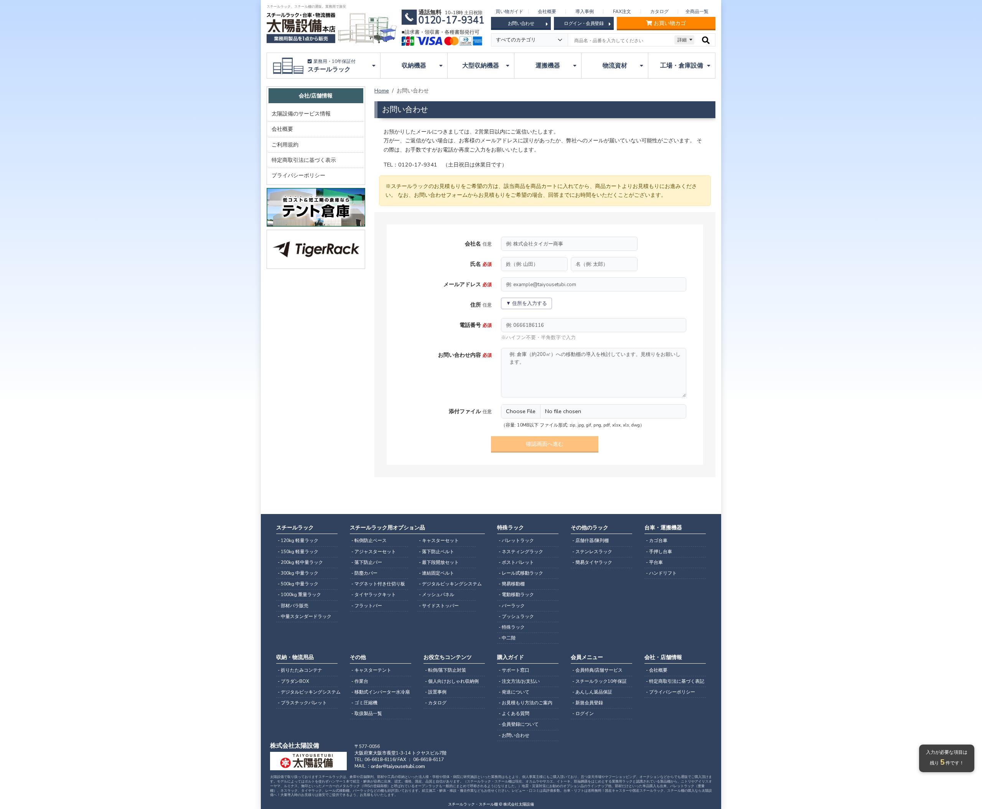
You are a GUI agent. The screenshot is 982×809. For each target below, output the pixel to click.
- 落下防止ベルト (436, 552)
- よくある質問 (514, 713)
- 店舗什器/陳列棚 (590, 540)
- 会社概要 (656, 670)
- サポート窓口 (514, 670)
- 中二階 (507, 638)
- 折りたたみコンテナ (300, 670)
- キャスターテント (371, 670)
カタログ (659, 11)
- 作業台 (359, 681)
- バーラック (512, 606)
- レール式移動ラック (521, 573)
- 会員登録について (519, 724)
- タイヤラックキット (373, 595)
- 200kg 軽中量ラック (300, 562)
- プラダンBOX (293, 681)
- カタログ (436, 703)
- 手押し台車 (659, 552)
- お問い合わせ (514, 735)
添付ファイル (470, 411)
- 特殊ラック (512, 627)
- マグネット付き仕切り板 (378, 584)
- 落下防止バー (366, 562)
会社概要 (547, 11)
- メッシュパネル (436, 595)
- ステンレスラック (592, 552)
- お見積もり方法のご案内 (525, 703)
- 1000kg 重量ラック (299, 595)
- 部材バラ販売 (293, 606)
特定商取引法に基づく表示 (304, 160)
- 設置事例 (436, 692)
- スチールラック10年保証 (599, 681)
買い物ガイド (509, 11)
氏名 (481, 264)
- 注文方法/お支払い (519, 681)
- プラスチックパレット (302, 703)
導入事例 (584, 11)
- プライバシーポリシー (670, 692)
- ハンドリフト (661, 573)
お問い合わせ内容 (465, 355)
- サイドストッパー (439, 606)
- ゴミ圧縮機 (364, 703)
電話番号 (476, 325)
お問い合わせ (521, 23)
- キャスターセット (439, 540)
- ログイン (583, 713)
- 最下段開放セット (439, 562)
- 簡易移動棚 (512, 584)
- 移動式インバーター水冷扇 (380, 692)
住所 (481, 304)
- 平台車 (654, 562)
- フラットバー (366, 606)
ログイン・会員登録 (583, 23)
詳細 (682, 40)
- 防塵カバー (364, 573)
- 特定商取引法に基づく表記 (675, 681)
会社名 (478, 243)
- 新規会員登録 (587, 703)
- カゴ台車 (656, 540)
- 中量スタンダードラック (304, 616)
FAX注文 (622, 11)
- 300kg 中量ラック (298, 573)
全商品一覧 (696, 11)
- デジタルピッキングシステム (447, 584)
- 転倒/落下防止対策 (445, 670)
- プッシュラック (516, 616)
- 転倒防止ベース (369, 540)
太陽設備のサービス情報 (301, 113)
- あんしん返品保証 (592, 692)
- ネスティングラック (521, 552)
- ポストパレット (516, 562)
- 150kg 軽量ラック (298, 552)
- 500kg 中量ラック (298, 584)
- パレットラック (516, 540)
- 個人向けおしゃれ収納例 (452, 681)
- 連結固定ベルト (436, 573)
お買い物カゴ (670, 23)
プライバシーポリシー (298, 175)
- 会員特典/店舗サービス (597, 670)
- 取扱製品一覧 (366, 713)
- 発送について (514, 692)
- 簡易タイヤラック (592, 562)
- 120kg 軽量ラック (298, 540)
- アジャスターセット (373, 552)
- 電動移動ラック (516, 595)
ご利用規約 (285, 144)
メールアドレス (467, 284)
